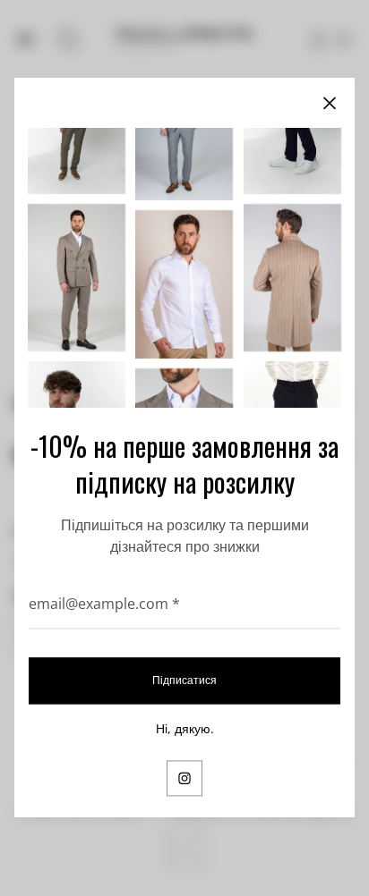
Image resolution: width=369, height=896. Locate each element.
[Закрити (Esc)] (329, 103)
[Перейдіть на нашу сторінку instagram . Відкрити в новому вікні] (184, 779)
